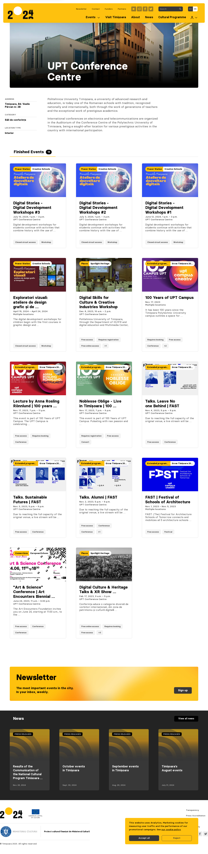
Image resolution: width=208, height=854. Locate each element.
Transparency (192, 810)
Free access (87, 340)
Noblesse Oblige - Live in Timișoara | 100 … (100, 403)
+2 (165, 346)
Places (84, 264)
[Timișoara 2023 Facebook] (145, 8)
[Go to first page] (22, 13)
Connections (21, 553)
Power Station (22, 169)
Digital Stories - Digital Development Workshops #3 (32, 208)
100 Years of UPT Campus (169, 298)
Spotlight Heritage (100, 264)
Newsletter (81, 9)
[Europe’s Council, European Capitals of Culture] (35, 817)
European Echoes (39, 553)
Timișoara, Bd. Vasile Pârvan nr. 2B (17, 105)
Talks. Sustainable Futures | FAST (30, 499)
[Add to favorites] (60, 242)
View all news (186, 719)
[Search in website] (180, 8)
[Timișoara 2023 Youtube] (133, 8)
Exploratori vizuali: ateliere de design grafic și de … (30, 302)
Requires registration (108, 340)
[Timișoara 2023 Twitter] (150, 8)
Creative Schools (41, 169)
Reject (176, 838)
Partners (122, 9)
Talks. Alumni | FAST (98, 497)
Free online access (90, 346)
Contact (96, 9)
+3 (99, 633)
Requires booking (155, 340)
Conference (153, 346)
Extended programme (158, 264)
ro (190, 9)
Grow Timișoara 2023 (182, 264)
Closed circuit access (25, 242)
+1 (105, 346)
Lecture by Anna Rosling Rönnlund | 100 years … (36, 403)
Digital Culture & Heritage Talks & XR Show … (103, 589)
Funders (109, 9)
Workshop (46, 242)
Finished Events (32, 152)
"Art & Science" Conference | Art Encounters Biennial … (34, 592)
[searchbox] (168, 8)
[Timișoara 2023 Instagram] (139, 8)
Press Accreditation (195, 816)
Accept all (144, 838)
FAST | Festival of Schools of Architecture (167, 499)
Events (90, 17)
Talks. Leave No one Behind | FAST (162, 403)
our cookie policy (171, 829)
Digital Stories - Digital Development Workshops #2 (98, 208)
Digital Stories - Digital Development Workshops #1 (164, 208)
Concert (85, 442)
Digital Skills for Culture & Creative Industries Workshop (98, 302)
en (195, 9)
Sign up (183, 690)
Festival (168, 532)
